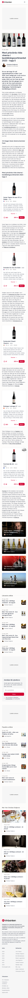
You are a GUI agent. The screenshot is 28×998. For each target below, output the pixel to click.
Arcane (21, 236)
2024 (3, 955)
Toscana (10, 384)
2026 (3, 951)
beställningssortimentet (10, 127)
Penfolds (4, 491)
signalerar (4, 242)
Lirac (5, 312)
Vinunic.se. (16, 517)
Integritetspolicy (6, 990)
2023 (3, 958)
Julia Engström (19, 960)
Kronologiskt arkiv (6, 966)
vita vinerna (14, 94)
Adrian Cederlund (20, 969)
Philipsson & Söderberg (9, 247)
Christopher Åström (20, 971)
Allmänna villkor (5, 988)
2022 (3, 960)
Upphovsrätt (5, 992)
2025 (3, 953)
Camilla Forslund (19, 962)
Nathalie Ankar (19, 964)
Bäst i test (21, 150)
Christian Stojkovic (20, 953)
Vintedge (17, 386)
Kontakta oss (5, 985)
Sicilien (21, 384)
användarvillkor (9, 698)
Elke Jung (18, 966)
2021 (3, 962)
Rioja (8, 436)
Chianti (20, 380)
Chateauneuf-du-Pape (14, 294)
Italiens (8, 377)
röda (8, 113)
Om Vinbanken (5, 979)
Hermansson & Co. (17, 321)
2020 (3, 964)
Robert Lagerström (20, 958)
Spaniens (17, 431)
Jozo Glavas (18, 951)
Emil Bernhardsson (20, 955)
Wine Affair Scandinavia (15, 443)
